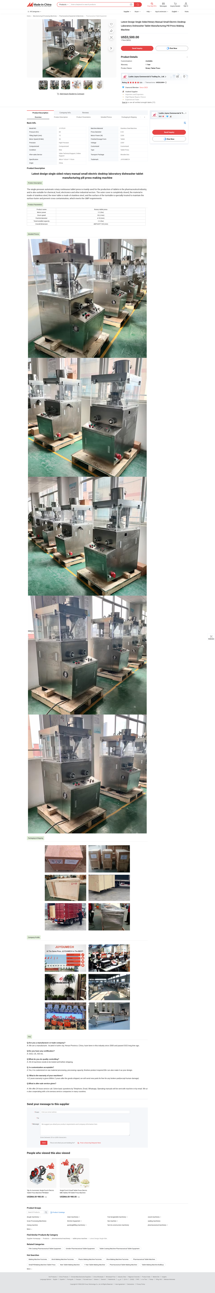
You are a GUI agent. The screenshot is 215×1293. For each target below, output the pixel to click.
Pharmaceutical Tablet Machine (144, 1259)
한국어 (126, 1279)
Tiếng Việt (159, 1279)
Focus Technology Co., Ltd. (93, 1284)
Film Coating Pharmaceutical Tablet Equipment (45, 1248)
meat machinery (72, 1217)
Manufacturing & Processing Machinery (45, 16)
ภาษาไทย (144, 1279)
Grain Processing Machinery (36, 1221)
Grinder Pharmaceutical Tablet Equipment (80, 1248)
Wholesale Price (110, 1277)
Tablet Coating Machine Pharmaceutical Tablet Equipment (119, 1248)
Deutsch (103, 1279)
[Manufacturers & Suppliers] (39, 4)
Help (148, 11)
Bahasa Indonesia (169, 1279)
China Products (63, 1277)
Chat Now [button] (173, 48)
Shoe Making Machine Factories (117, 1259)
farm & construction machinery (118, 1225)
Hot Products (53, 1277)
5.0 (160, 116)
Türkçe (151, 1279)
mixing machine (32, 1225)
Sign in (186, 6)
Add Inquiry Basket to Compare (72, 94)
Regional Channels (134, 1277)
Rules (187, 11)
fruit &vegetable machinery (117, 1217)
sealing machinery (154, 1221)
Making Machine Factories (38, 1259)
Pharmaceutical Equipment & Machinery (71, 16)
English (55, 1279)
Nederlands (111, 1279)
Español (62, 1279)
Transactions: (156, 82)
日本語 (132, 1279)
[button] (140, 117)
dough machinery (33, 1217)
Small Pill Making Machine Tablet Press (42, 1265)
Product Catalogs (58, 1212)
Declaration (130, 1284)
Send (44, 1143)
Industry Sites (122, 1277)
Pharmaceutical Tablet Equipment (96, 16)
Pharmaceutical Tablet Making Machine (123, 1265)
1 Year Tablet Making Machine (94, 1265)
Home (29, 16)
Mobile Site (156, 1277)
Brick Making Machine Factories (63, 1259)
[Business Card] (185, 122)
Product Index (146, 1277)
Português (70, 1279)
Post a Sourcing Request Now (89, 1143)
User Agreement (120, 1284)
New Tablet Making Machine (70, 1265)
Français (78, 1279)
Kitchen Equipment (73, 1221)
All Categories (34, 11)
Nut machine (112, 1221)
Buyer (137, 11)
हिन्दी (137, 1279)
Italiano (96, 1279)
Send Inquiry (137, 48)
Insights (164, 1277)
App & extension (160, 11)
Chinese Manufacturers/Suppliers (81, 1277)
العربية (119, 1279)
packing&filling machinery (76, 1225)
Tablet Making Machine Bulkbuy (153, 1265)
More (29, 1269)
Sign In (124, 102)
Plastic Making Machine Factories (90, 1259)
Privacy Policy (141, 1284)
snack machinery (154, 1217)
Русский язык (87, 1279)
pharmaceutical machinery (157, 1225)
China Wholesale (98, 1277)
